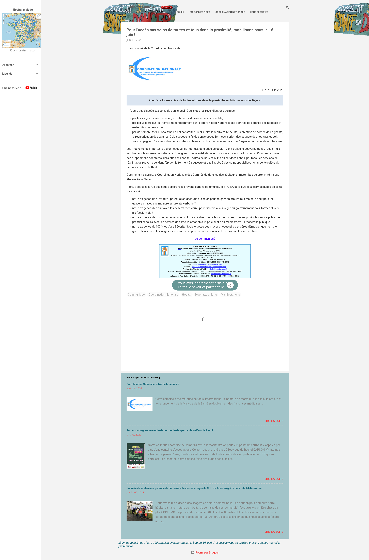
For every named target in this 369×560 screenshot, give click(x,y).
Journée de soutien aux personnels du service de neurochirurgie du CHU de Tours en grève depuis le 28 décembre (194, 488)
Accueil (179, 12)
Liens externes (259, 12)
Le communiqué (205, 238)
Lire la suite (274, 421)
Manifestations (230, 294)
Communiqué (136, 294)
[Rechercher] (287, 7)
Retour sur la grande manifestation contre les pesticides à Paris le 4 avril (170, 430)
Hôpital (186, 294)
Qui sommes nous (200, 12)
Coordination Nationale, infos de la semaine (153, 384)
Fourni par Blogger (207, 552)
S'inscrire (166, 7)
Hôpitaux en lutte (206, 294)
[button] (229, 286)
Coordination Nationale (230, 12)
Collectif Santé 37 (142, 7)
